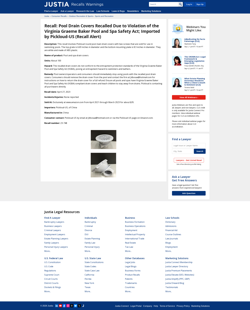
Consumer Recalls (59, 16)
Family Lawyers (51, 242)
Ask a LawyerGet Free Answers (184, 178)
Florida (88, 278)
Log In (189, 4)
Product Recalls (132, 274)
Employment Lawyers (54, 234)
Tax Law (129, 246)
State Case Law (92, 270)
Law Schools (102, 11)
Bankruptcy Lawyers (54, 221)
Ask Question (188, 193)
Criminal (89, 226)
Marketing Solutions (151, 11)
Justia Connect (122, 306)
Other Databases (135, 258)
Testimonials (171, 287)
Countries (130, 287)
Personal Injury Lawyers (56, 246)
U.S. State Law (93, 258)
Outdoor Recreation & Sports (81, 16)
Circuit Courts (51, 278)
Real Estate (130, 242)
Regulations (50, 270)
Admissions (170, 226)
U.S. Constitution (52, 262)
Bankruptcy (90, 221)
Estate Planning (92, 238)
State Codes (90, 266)
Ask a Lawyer (67, 11)
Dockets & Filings (52, 287)
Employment (131, 230)
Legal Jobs (130, 262)
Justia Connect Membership (178, 262)
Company (147, 306)
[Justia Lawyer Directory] (83, 305)
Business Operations (135, 226)
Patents (129, 278)
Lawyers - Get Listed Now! (189, 160)
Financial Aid (171, 230)
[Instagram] (68, 305)
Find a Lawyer (51, 11)
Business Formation (135, 221)
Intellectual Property (135, 234)
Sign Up (200, 4)
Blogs (168, 242)
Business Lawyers (53, 226)
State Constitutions (94, 262)
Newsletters (133, 11)
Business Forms (132, 270)
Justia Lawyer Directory (176, 266)
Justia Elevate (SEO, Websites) (179, 274)
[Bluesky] (75, 305)
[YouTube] (60, 305)
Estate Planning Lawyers (56, 238)
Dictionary (170, 221)
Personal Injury (92, 246)
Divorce (88, 230)
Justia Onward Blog (174, 283)
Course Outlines (173, 234)
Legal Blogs (130, 266)
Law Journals (171, 238)
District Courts (51, 283)
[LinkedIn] (56, 305)
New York (89, 283)
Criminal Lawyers (52, 230)
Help (156, 306)
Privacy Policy (183, 306)
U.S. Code (48, 266)
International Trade (134, 238)
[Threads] (71, 305)
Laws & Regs (118, 11)
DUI (86, 234)
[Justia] (56, 4)
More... (47, 251)
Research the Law (85, 11)
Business (130, 217)
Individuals (91, 217)
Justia (46, 16)
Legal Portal (136, 306)
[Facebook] (64, 305)
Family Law (90, 242)
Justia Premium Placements (178, 270)
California (89, 274)
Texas (87, 287)
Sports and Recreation (104, 16)
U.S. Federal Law (53, 258)
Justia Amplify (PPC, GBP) (177, 278)
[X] (79, 305)
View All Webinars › (189, 97)
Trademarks (131, 283)
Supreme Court (51, 274)
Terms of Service (167, 306)
